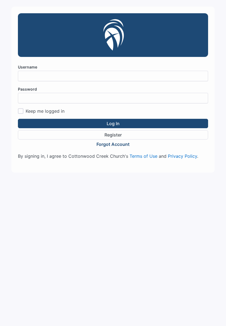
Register (113, 135)
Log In (113, 123)
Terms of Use (143, 156)
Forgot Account (113, 144)
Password (27, 89)
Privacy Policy (182, 156)
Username (27, 67)
